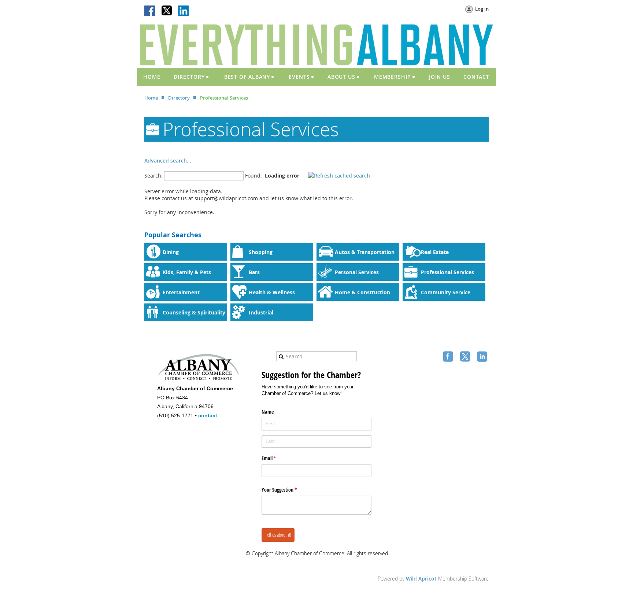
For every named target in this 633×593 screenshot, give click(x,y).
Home (151, 97)
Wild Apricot (421, 578)
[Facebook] (150, 11)
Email (277, 458)
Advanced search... (167, 160)
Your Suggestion (288, 489)
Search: (153, 175)
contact (207, 415)
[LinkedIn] (184, 11)
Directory (179, 97)
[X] (167, 11)
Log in (482, 8)
